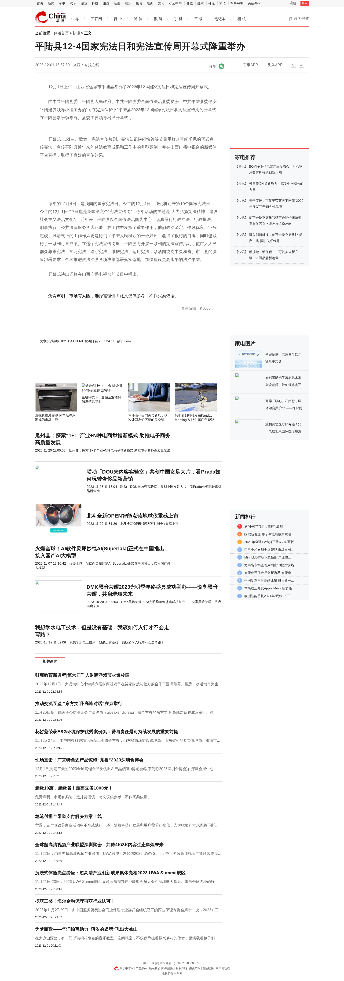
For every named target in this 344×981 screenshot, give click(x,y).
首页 (40, 3)
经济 (117, 3)
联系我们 (154, 968)
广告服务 (141, 968)
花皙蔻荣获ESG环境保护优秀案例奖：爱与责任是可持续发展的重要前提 (106, 731)
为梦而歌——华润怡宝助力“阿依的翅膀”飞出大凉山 (86, 929)
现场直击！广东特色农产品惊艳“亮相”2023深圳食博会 (89, 759)
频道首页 (61, 33)
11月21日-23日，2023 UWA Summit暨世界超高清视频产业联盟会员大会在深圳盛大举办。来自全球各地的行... (126, 882)
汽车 (73, 3)
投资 (139, 3)
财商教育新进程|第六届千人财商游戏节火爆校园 (82, 675)
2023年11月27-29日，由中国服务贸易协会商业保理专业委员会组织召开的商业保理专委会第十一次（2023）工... (128, 910)
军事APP (236, 3)
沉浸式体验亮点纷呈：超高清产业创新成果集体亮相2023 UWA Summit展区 (110, 872)
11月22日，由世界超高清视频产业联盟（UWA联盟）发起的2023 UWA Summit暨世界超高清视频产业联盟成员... (128, 854)
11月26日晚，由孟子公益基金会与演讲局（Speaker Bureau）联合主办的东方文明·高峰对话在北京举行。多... (125, 712)
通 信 (138, 19)
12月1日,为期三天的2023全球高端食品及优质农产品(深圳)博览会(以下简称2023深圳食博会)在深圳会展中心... (125, 769)
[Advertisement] (115, 370)
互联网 (96, 19)
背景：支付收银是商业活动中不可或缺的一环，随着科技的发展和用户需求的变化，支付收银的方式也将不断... (126, 825)
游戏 (84, 3)
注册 (293, 3)
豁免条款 (194, 968)
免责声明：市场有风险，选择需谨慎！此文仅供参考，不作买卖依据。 (93, 797)
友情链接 (208, 968)
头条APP (254, 3)
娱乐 (128, 3)
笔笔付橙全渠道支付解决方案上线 (68, 816)
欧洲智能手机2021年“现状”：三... (268, 596)
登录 (304, 3)
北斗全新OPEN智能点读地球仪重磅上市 (133, 516)
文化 (161, 3)
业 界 (75, 19)
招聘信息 (168, 968)
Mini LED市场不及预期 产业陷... (267, 557)
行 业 (118, 19)
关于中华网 (127, 968)
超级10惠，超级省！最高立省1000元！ (74, 788)
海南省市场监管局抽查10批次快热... (270, 565)
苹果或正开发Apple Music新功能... (269, 588)
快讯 (76, 33)
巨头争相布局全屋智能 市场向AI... (269, 549)
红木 (200, 3)
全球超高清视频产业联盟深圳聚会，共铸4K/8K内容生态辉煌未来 (99, 844)
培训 (150, 3)
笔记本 (220, 19)
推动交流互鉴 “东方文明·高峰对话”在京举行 (78, 703)
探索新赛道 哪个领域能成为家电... (269, 534)
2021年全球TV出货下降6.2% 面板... (270, 542)
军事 (62, 3)
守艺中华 (175, 3)
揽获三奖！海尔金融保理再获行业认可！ (75, 901)
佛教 (189, 3)
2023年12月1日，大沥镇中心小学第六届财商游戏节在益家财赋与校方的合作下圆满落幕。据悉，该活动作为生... (128, 684)
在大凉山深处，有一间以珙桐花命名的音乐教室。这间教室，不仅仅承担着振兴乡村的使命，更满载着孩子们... (126, 938)
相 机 (241, 19)
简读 (222, 3)
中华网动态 (223, 968)
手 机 (178, 19)
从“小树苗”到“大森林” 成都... (264, 526)
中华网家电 (50, 17)
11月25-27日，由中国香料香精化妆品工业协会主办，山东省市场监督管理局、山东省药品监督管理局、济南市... (127, 740)
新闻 (51, 3)
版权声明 (181, 968)
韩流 (211, 3)
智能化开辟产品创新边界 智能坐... (269, 573)
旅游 (106, 3)
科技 (95, 3)
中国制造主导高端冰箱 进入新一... (269, 580)
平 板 (198, 19)
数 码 (158, 19)
